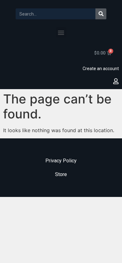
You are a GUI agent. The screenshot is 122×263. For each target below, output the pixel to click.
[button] (61, 32)
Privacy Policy (61, 161)
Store (61, 174)
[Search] (100, 13)
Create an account (101, 68)
